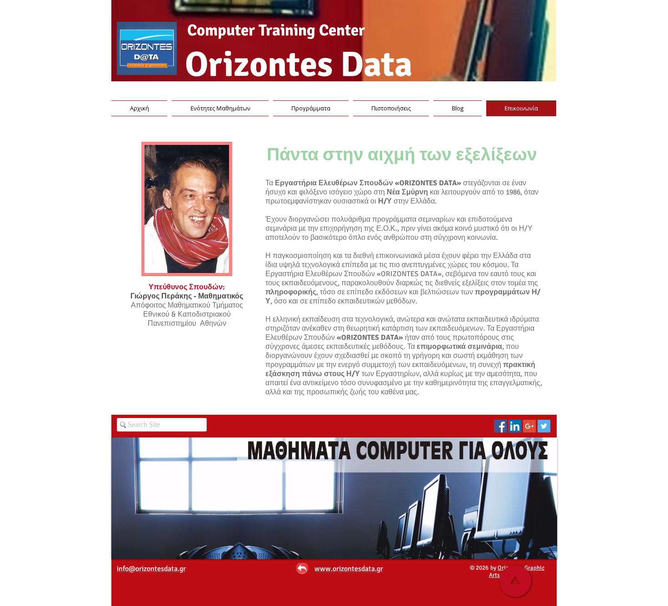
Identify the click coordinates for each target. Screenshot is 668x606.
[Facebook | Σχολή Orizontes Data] (500, 426)
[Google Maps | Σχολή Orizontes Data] (529, 426)
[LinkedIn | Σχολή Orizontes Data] (514, 426)
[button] (391, 108)
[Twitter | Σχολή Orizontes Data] (544, 426)
